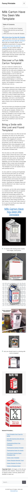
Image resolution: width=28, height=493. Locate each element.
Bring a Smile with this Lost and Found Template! (13, 31)
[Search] (24, 482)
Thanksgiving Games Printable (15, 447)
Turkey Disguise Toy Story (14, 463)
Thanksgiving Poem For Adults (15, 450)
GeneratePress (14, 491)
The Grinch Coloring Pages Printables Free (14, 454)
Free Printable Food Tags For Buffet (15, 435)
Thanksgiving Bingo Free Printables (13, 444)
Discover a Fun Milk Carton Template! (13, 28)
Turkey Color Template (13, 457)
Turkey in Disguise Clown (14, 466)
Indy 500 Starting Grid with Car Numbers (15, 439)
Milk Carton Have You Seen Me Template (14, 33)
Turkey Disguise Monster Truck (15, 460)
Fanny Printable (8, 3)
